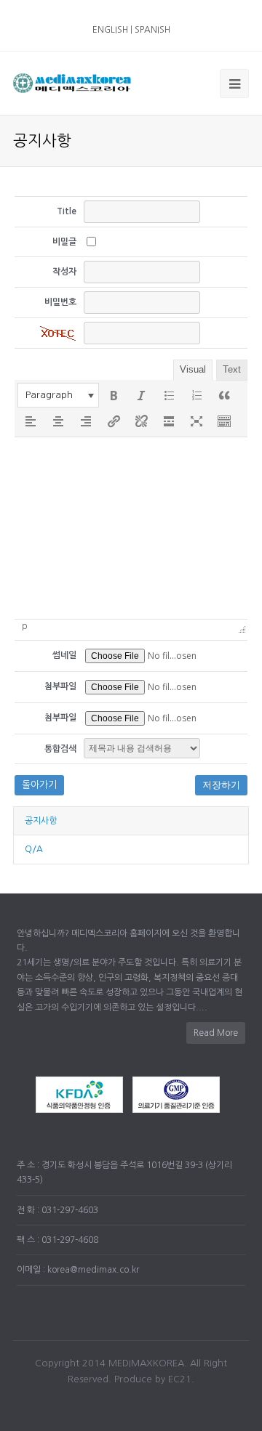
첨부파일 (60, 686)
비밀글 (64, 242)
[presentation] (58, 395)
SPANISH (152, 29)
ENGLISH (110, 29)
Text (232, 369)
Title (66, 211)
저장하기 (221, 784)
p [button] (25, 626)
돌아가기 (39, 785)
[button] (58, 395)
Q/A (34, 849)
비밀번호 (60, 302)
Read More (216, 1033)
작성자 (64, 271)
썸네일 (64, 655)
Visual (193, 369)
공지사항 (41, 820)
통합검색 (60, 749)
